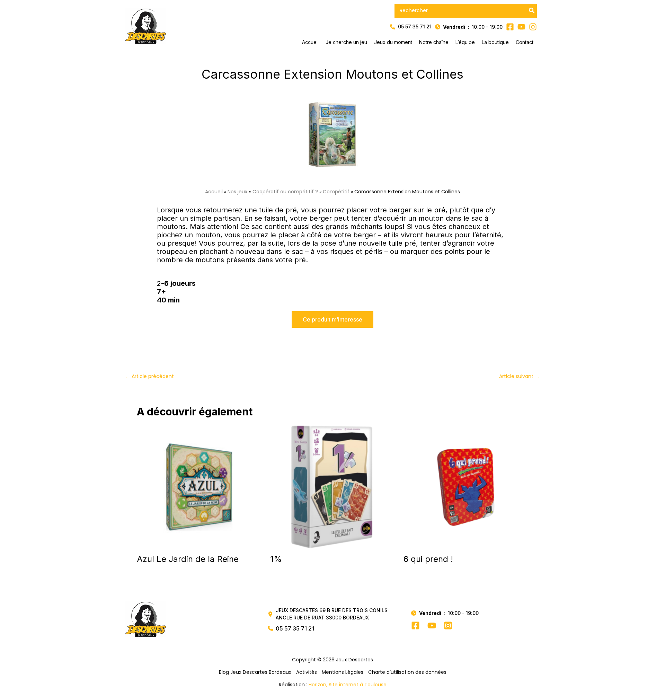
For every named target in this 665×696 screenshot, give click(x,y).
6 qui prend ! (428, 559)
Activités (306, 672)
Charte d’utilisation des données (407, 672)
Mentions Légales (342, 672)
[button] (411, 26)
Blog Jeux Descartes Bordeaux (255, 672)
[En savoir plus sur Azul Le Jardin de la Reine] (199, 486)
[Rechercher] (532, 10)
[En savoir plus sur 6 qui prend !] (466, 486)
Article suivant (519, 376)
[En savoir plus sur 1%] (332, 486)
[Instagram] (448, 625)
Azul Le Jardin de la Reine (188, 559)
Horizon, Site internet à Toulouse (348, 684)
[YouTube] (431, 625)
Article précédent (149, 376)
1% (276, 559)
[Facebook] (415, 625)
